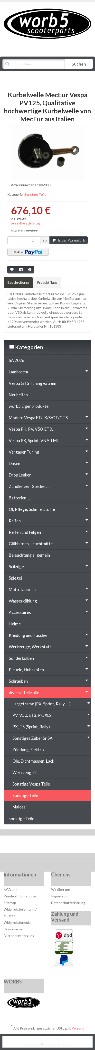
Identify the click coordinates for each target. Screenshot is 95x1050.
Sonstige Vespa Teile (31, 784)
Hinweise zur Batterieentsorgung (19, 932)
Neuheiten (18, 394)
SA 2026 (16, 360)
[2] (28, 252)
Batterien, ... (20, 497)
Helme (15, 623)
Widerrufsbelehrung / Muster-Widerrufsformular (20, 915)
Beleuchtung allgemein (29, 555)
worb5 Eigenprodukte (28, 406)
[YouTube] (48, 845)
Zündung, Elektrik (28, 749)
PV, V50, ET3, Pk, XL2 (32, 715)
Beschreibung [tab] (18, 282)
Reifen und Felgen (25, 532)
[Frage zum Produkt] (29, 269)
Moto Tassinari (22, 589)
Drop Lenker (20, 474)
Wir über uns (61, 889)
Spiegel (15, 578)
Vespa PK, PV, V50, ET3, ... (33, 429)
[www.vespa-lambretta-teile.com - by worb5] (47, 23)
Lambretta (18, 371)
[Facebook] (33, 845)
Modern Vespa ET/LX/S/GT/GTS (38, 417)
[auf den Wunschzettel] (12, 269)
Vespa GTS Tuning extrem (32, 383)
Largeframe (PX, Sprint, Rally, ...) (41, 703)
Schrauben (18, 681)
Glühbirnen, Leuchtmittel (31, 543)
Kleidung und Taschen (28, 635)
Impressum (59, 896)
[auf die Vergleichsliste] (21, 269)
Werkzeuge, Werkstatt (30, 646)
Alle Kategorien (27, 76)
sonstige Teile (21, 818)
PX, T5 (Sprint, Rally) (31, 726)
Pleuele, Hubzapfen (26, 669)
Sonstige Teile (35, 194)
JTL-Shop (55, 1039)
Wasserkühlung (23, 600)
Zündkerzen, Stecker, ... (29, 486)
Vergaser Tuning (24, 452)
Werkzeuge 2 (24, 772)
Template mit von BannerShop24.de (47, 1044)
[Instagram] (63, 845)
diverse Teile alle (24, 692)
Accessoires (20, 612)
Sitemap (10, 903)
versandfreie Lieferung (25, 223)
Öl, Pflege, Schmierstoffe (32, 509)
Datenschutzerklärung (68, 903)
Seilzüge (16, 566)
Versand (78, 1028)
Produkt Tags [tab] (47, 282)
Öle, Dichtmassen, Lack (33, 761)
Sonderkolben (21, 658)
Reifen (15, 520)
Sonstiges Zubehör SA (32, 738)
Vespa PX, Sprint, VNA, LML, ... (36, 440)
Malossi (19, 806)
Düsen (14, 463)
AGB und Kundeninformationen (20, 892)
